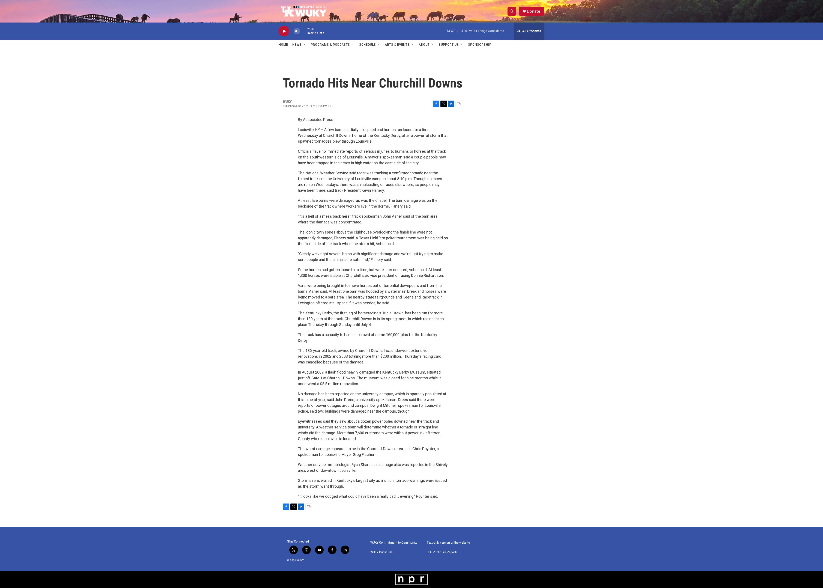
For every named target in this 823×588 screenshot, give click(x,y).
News (297, 44)
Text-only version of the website (448, 542)
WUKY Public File (381, 552)
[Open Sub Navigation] (304, 44)
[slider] (303, 31)
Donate (533, 11)
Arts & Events (397, 44)
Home (283, 44)
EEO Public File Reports (442, 552)
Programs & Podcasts (330, 44)
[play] (284, 31)
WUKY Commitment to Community (393, 542)
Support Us (449, 44)
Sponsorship (479, 44)
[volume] (296, 31)
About (424, 44)
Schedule (367, 44)
